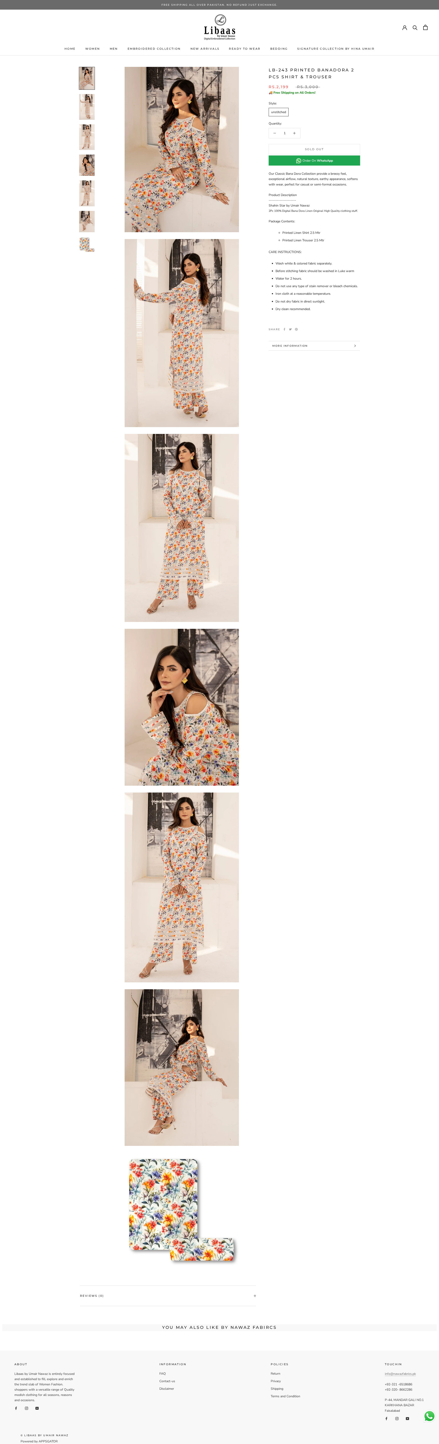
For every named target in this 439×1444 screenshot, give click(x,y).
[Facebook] (284, 329)
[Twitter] (290, 329)
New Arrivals (205, 48)
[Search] (415, 27)
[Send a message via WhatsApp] (429, 1416)
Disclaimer (166, 1389)
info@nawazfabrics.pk (400, 1374)
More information (290, 345)
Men (114, 48)
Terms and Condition (285, 1396)
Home (70, 48)
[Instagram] (26, 1408)
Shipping (277, 1389)
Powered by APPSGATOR (39, 1441)
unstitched (278, 112)
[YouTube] (37, 1408)
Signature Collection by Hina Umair (336, 48)
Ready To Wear (244, 48)
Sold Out (314, 149)
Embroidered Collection (154, 48)
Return (275, 1373)
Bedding (279, 48)
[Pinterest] (296, 329)
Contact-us (167, 1381)
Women (92, 48)
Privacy (276, 1381)
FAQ (162, 1373)
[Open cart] (425, 27)
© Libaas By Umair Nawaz (45, 1435)
